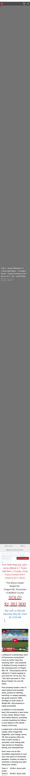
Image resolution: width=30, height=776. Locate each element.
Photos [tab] (10, 555)
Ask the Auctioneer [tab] (22, 558)
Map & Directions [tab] (6, 558)
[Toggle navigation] (27, 3)
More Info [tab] (5, 555)
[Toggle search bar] (24, 4)
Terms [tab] (16, 555)
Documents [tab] (22, 555)
